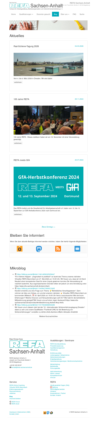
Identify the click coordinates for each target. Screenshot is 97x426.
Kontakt (11, 414)
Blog (55, 14)
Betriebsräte (54, 366)
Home (13, 14)
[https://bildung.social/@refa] (39, 249)
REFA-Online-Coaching (17, 385)
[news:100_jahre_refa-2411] (48, 120)
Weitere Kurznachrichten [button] (48, 316)
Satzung (55, 387)
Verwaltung (53, 350)
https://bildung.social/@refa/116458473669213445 (36, 288)
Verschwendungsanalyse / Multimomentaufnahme (66, 361)
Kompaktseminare (56, 375)
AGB (28, 412)
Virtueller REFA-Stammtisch (18, 387)
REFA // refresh (55, 373)
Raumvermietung (15, 391)
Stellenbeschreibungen (57, 357)
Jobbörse (12, 393)
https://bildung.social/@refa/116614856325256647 (36, 274)
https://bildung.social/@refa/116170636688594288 (36, 305)
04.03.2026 (79, 46)
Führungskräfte (55, 368)
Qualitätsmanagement (57, 348)
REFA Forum (16, 402)
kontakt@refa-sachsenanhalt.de (22, 367)
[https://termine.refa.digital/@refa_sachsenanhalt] (20, 249)
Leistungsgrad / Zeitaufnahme (59, 355)
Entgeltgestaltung (56, 359)
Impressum (13, 412)
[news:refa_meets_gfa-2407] (48, 186)
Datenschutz (22, 412)
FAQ (74, 14)
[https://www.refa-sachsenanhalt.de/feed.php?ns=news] (58, 249)
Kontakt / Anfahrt (55, 395)
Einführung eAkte (55, 353)
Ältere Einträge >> (48, 227)
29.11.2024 (79, 99)
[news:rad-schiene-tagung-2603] (48, 64)
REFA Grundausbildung (58, 344)
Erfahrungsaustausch (16, 389)
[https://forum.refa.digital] (51, 413)
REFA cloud (15, 404)
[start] (27, 346)
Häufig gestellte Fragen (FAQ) (59, 385)
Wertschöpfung (55, 364)
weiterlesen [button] (18, 82)
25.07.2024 (79, 160)
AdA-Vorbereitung (56, 371)
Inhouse (52, 377)
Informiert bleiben (15, 398)
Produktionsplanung (56, 346)
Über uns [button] (64, 14)
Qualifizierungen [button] (25, 14)
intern (17, 414)
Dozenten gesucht (43, 14)
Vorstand (53, 391)
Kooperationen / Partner (58, 393)
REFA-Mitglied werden (57, 389)
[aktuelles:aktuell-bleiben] (77, 249)
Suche (82, 14)
